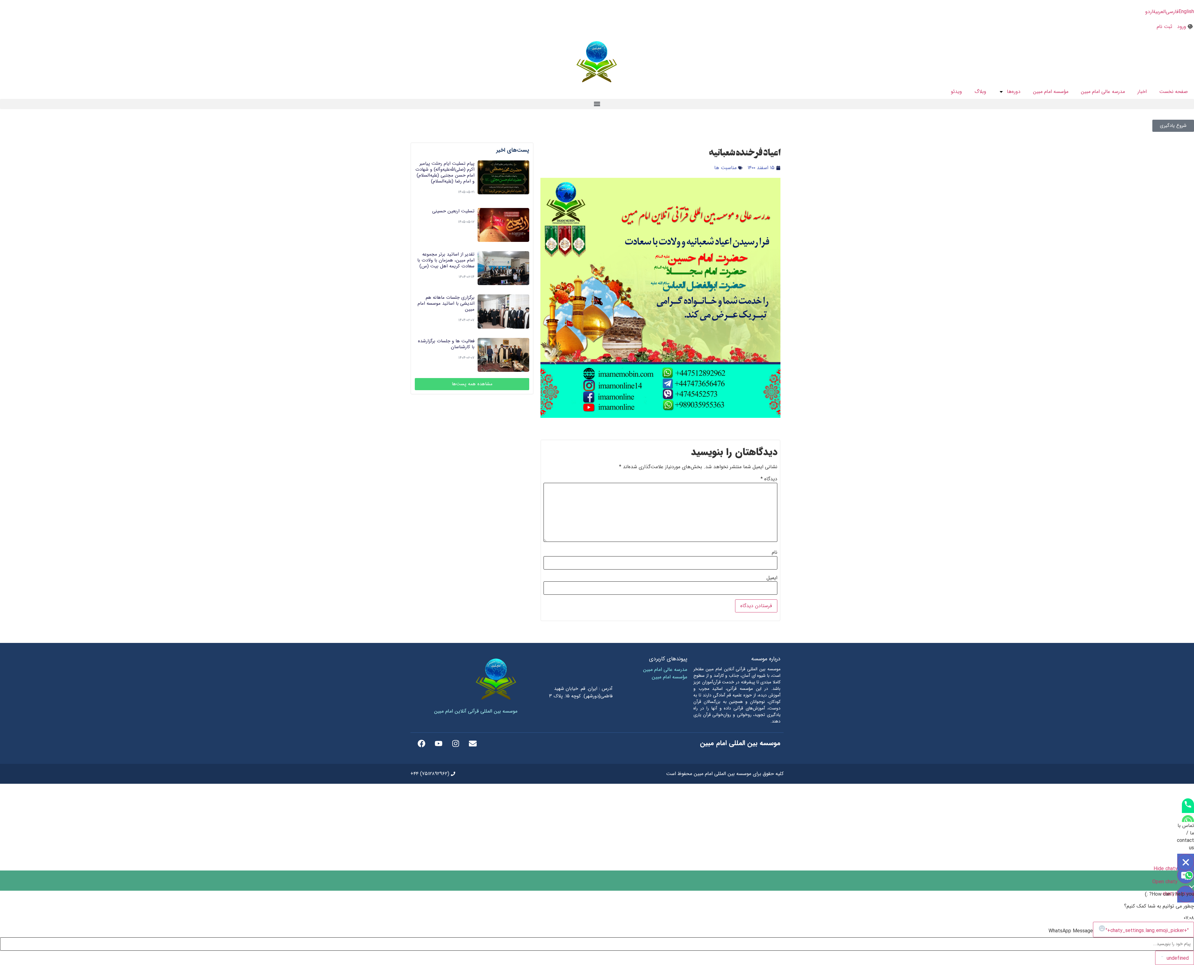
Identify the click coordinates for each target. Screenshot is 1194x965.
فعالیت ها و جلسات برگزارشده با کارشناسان (446, 344)
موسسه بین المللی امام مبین (740, 743)
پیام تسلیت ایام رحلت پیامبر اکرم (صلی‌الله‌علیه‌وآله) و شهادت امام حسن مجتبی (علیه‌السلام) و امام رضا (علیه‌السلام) (444, 172)
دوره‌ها (1013, 91)
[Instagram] (455, 743)
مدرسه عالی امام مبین (1103, 91)
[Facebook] (421, 743)
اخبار (1142, 91)
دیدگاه (769, 479)
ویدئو (956, 91)
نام (774, 552)
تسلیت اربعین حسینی (453, 211)
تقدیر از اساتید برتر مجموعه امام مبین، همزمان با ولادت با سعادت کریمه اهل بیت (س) (445, 260)
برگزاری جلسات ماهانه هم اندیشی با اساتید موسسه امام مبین (446, 303)
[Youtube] (438, 743)
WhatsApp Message (1070, 931)
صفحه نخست (1173, 91)
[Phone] (1188, 809)
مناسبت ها (725, 168)
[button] (597, 104)
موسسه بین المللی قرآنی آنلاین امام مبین (475, 711)
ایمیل (771, 577)
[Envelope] (472, 743)
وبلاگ (980, 91)
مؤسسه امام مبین (1050, 91)
